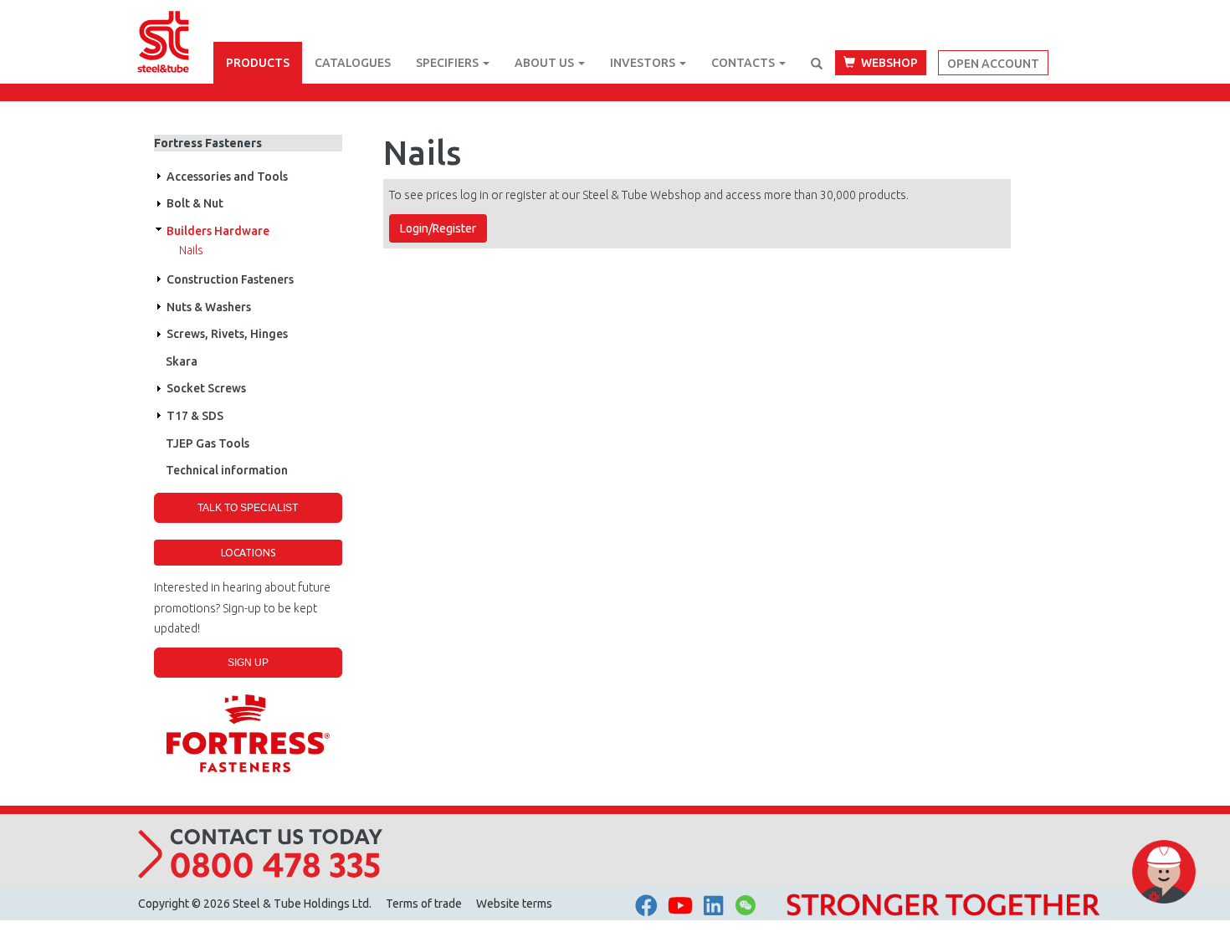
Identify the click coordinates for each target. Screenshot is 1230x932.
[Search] (816, 63)
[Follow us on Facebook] (646, 905)
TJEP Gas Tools (207, 443)
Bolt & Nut (195, 203)
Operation (158, 176)
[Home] (175, 21)
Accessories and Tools (227, 176)
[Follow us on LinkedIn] (713, 905)
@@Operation (158, 231)
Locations (248, 552)
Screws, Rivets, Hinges (227, 334)
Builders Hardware (218, 231)
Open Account (993, 63)
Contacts (744, 62)
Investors (644, 62)
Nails (191, 250)
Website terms (514, 903)
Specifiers (448, 62)
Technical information (227, 470)
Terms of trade (424, 903)
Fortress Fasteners (208, 143)
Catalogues (353, 62)
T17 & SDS (195, 415)
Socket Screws (206, 388)
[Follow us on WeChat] (745, 909)
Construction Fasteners (230, 279)
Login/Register (438, 228)
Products (258, 62)
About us (546, 62)
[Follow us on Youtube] (680, 905)
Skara (181, 361)
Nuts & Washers (209, 307)
